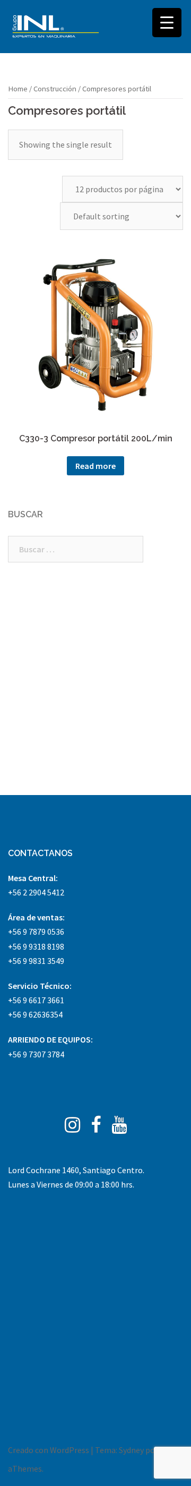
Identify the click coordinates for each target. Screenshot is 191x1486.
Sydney (131, 1450)
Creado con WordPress (48, 1450)
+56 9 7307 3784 (36, 1054)
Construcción (54, 88)
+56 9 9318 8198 (36, 946)
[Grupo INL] (55, 26)
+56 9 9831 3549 (36, 960)
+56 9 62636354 (35, 1014)
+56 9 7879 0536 (36, 931)
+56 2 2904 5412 (36, 892)
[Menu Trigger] (166, 22)
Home (18, 88)
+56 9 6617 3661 (36, 1000)
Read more (95, 465)
